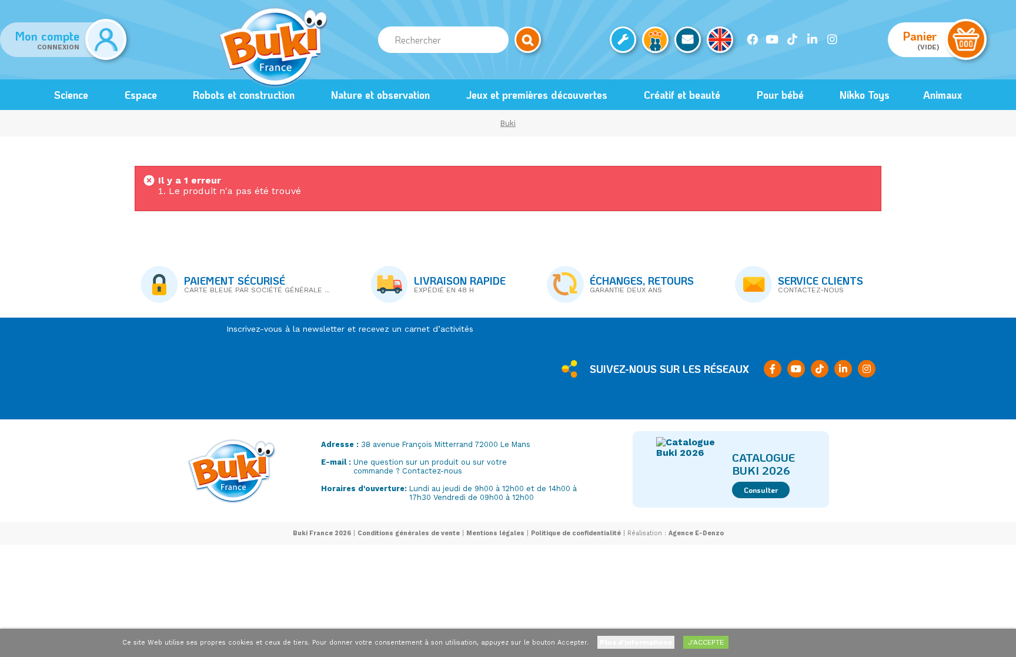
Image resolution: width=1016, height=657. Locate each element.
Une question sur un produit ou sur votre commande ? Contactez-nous (430, 466)
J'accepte (706, 642)
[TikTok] (792, 39)
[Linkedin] (812, 39)
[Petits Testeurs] (655, 39)
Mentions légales (495, 533)
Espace (141, 94)
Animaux (942, 94)
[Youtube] (772, 39)
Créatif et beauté (682, 94)
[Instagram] (832, 39)
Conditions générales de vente (408, 533)
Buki (508, 123)
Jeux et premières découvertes (536, 94)
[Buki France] (273, 47)
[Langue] (720, 39)
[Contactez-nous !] (687, 39)
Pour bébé (780, 94)
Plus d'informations (636, 642)
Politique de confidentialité (576, 533)
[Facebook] (752, 39)
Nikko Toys (865, 94)
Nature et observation (380, 94)
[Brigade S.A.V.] (623, 39)
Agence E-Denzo (696, 533)
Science (71, 94)
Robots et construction (244, 94)
